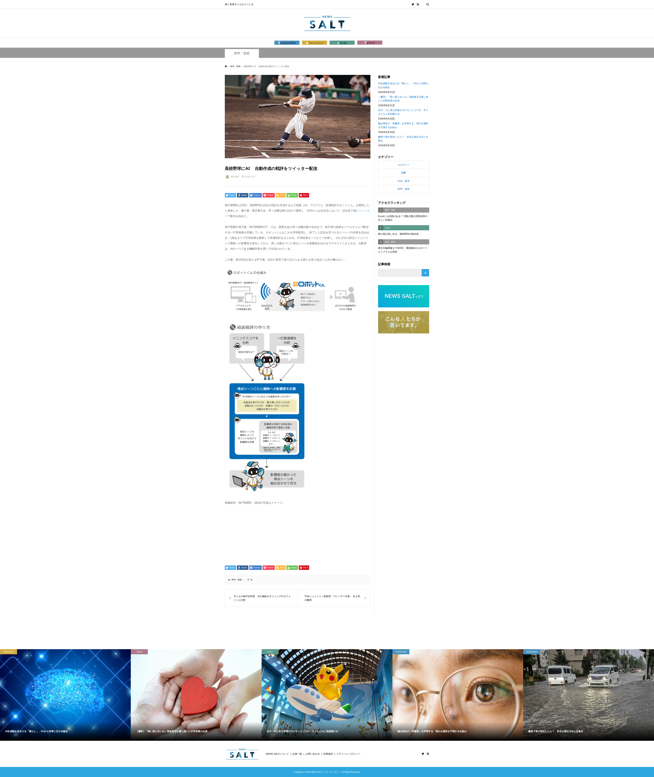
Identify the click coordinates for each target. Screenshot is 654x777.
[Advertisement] (297, 535)
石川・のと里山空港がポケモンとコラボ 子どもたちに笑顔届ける (403, 112)
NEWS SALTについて (277, 753)
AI (251, 580)
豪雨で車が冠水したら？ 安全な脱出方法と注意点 (403, 138)
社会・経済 (404, 181)
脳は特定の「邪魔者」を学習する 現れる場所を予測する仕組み (403, 125)
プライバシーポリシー (348, 753)
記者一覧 (297, 753)
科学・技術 (242, 53)
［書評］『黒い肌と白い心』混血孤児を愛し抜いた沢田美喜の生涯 (403, 98)
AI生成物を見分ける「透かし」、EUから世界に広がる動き (403, 85)
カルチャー (404, 164)
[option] (65, 695)
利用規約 (328, 753)
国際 (403, 172)
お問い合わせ (313, 753)
